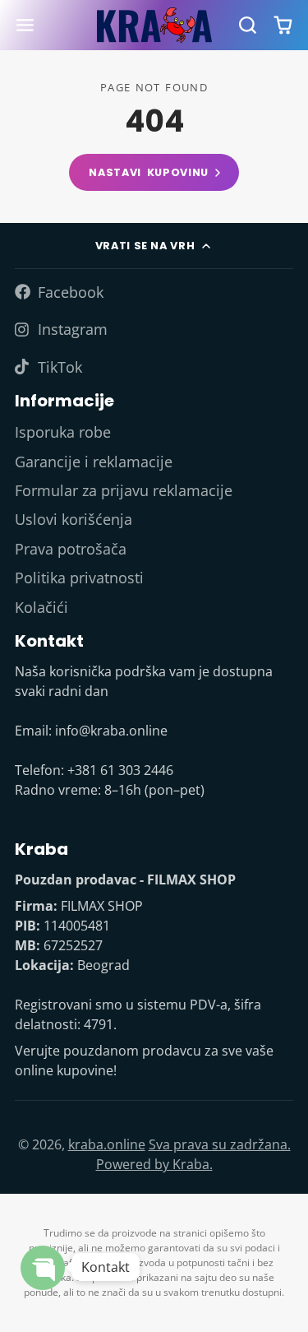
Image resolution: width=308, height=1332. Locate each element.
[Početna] (154, 25)
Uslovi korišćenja (73, 519)
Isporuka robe (63, 432)
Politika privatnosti (79, 577)
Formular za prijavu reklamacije (123, 490)
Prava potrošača (70, 549)
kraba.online (106, 1144)
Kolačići (41, 607)
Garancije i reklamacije (93, 461)
